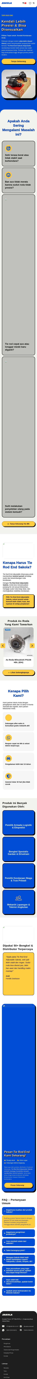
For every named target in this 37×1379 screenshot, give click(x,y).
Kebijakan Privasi (8, 1353)
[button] (2, 645)
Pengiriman (7, 1343)
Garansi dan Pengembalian (11, 1349)
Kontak (6, 1356)
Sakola (7, 3)
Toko (5, 1371)
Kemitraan (7, 1377)
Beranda (6, 1368)
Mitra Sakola (7, 1346)
